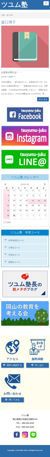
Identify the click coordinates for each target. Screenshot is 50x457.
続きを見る (43, 99)
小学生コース (14, 248)
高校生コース (14, 262)
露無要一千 (12, 76)
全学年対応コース (16, 240)
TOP (3, 15)
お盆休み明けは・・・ (12, 72)
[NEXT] (44, 184)
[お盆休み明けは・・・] (25, 67)
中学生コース (14, 255)
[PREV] (5, 184)
